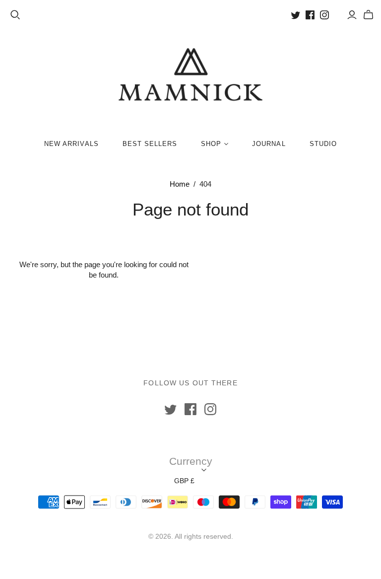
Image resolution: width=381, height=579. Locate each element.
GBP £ (184, 481)
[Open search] (15, 15)
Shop (211, 143)
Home (180, 184)
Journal (268, 143)
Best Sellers (150, 143)
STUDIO (323, 143)
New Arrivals (71, 143)
